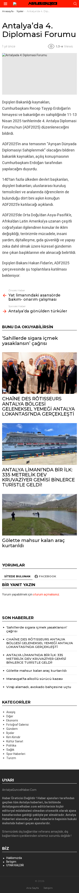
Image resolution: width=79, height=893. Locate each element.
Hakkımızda (14, 858)
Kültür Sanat (14, 741)
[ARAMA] (75, 3)
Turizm (11, 758)
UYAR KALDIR (15, 865)
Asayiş (10, 712)
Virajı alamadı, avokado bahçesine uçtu (38, 687)
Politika (11, 745)
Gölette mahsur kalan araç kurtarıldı (33, 543)
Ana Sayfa (32, 887)
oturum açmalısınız (46, 594)
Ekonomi (12, 720)
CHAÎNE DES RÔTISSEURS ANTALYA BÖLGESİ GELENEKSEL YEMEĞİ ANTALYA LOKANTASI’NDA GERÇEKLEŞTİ (38, 406)
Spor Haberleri (15, 754)
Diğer (9, 716)
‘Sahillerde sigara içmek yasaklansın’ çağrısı (30, 340)
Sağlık (10, 749)
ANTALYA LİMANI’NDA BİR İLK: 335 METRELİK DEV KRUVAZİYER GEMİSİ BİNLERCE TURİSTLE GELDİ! (38, 477)
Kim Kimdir (13, 737)
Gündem (12, 728)
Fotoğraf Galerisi (17, 724)
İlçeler (10, 733)
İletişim (11, 861)
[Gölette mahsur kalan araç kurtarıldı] (39, 515)
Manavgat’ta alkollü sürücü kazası (34, 679)
